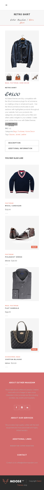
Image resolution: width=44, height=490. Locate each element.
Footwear (14, 83)
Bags (7, 83)
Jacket (17, 134)
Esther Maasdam (18, 20)
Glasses (12, 134)
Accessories (10, 357)
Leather (23, 134)
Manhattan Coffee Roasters (22, 446)
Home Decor (24, 83)
